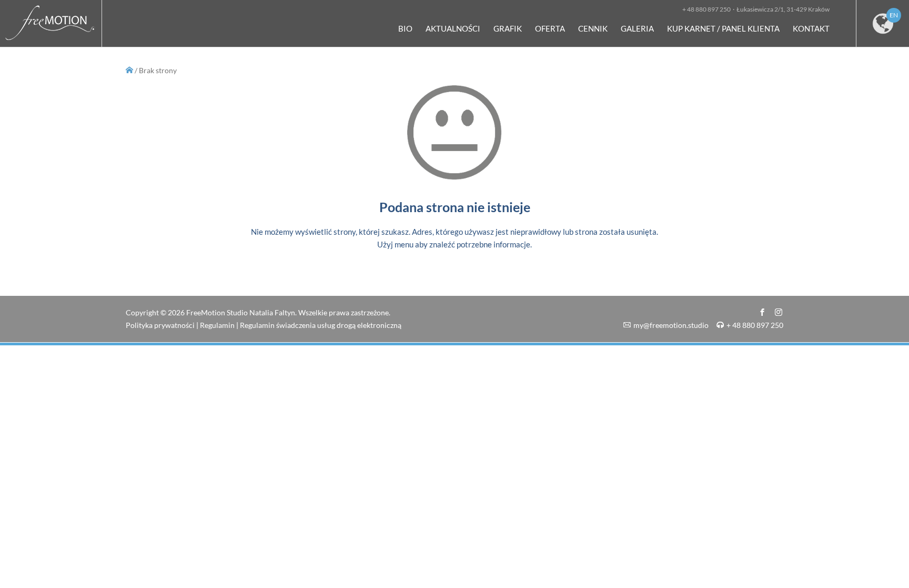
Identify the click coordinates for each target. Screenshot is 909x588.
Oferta (550, 28)
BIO (405, 28)
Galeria (637, 28)
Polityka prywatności (160, 325)
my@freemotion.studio (671, 325)
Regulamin (217, 325)
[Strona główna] (51, 42)
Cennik (593, 28)
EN (894, 15)
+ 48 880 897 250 (754, 325)
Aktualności (453, 28)
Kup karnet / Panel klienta (723, 28)
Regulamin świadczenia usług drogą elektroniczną (320, 325)
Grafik (507, 28)
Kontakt (811, 28)
